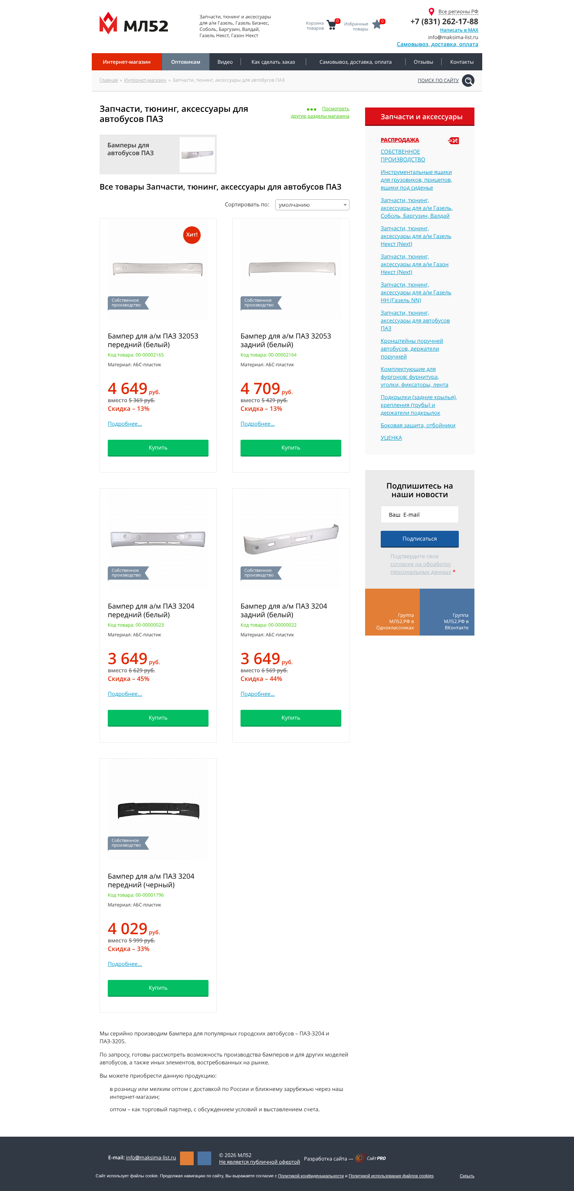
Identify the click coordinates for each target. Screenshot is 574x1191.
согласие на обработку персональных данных (420, 568)
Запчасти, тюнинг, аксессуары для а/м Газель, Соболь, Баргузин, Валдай (417, 208)
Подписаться (420, 539)
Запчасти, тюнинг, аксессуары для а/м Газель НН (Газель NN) (416, 292)
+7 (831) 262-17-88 (444, 21)
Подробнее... (125, 424)
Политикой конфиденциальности (311, 1176)
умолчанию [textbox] (294, 205)
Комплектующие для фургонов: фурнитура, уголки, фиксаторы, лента (414, 377)
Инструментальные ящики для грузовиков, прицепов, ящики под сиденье (416, 180)
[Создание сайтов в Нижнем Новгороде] (370, 1161)
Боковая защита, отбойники (418, 425)
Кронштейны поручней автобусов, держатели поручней (412, 348)
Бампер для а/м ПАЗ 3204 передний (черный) (151, 881)
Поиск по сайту (438, 80)
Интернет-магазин (145, 80)
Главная (109, 80)
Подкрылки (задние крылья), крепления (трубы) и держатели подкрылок (419, 405)
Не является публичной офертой (259, 1161)
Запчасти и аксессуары (422, 117)
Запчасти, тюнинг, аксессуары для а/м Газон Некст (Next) (415, 264)
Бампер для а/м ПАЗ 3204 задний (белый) (284, 611)
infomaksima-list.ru (151, 1157)
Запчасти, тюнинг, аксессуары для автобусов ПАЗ (415, 320)
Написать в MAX (459, 30)
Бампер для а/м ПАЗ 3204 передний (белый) (151, 611)
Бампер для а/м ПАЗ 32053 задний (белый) (286, 340)
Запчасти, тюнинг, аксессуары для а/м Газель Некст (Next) (416, 236)
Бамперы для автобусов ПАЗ (130, 149)
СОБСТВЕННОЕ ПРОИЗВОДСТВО (403, 155)
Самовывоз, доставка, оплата (437, 44)
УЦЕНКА (391, 438)
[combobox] (312, 204)
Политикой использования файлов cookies (391, 1176)
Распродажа (400, 140)
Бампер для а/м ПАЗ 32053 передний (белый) (153, 340)
